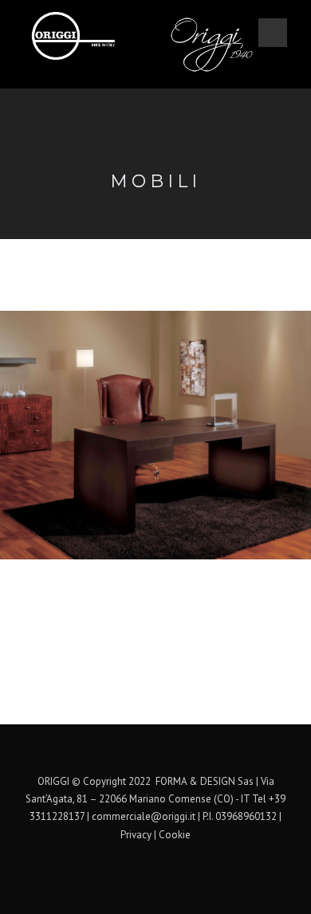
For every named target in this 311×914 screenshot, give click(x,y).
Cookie (175, 834)
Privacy (136, 834)
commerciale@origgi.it (143, 816)
